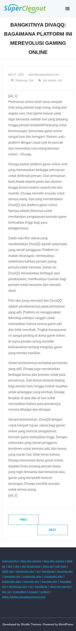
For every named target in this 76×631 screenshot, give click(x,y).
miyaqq (33, 591)
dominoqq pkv (25, 571)
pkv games (49, 80)
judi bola (60, 566)
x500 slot (8, 571)
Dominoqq (21, 80)
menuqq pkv (10, 561)
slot (60, 80)
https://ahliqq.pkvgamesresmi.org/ (23, 596)
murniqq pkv (65, 571)
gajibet (44, 591)
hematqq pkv (12, 576)
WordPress (66, 624)
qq (38, 571)
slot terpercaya (31, 566)
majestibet (19, 591)
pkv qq (6, 591)
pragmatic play (32, 576)
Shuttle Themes (31, 624)
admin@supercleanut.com (43, 74)
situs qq (48, 566)
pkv (17, 566)
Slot (31, 80)
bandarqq (48, 571)
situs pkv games (30, 561)
